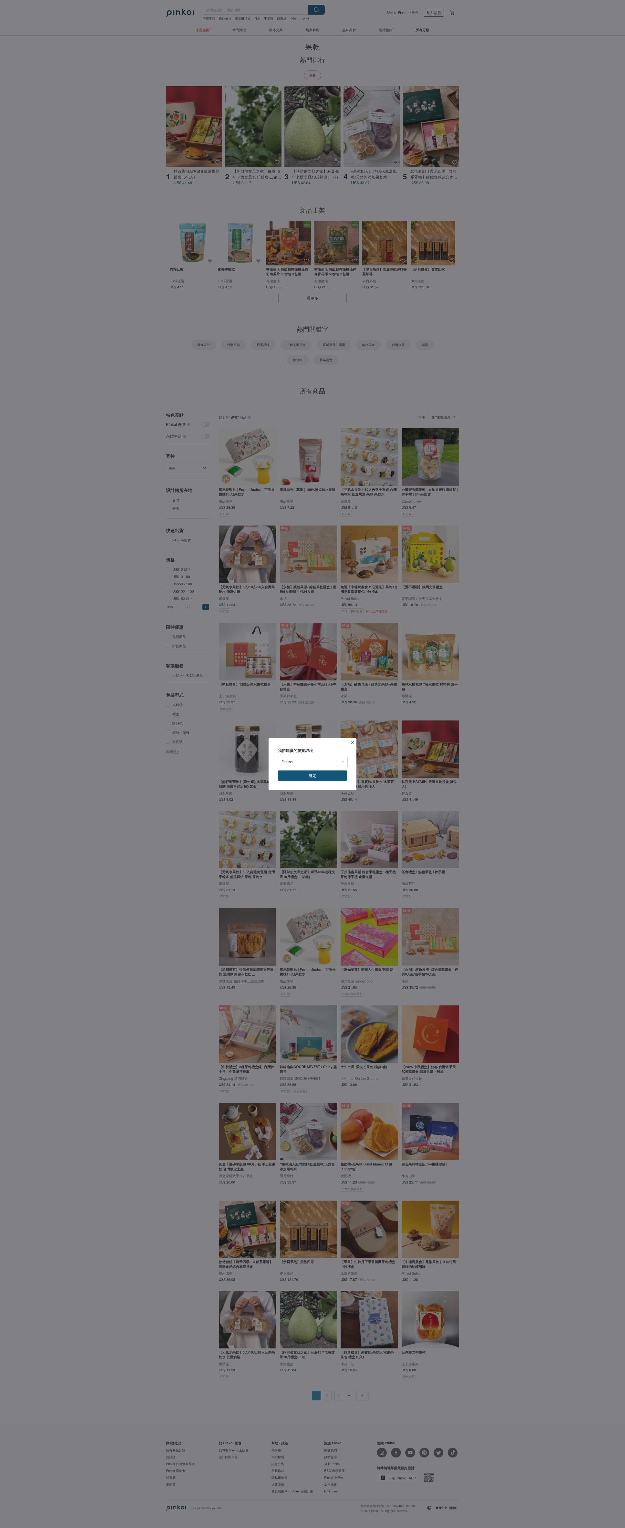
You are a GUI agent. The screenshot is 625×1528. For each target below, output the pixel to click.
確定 (312, 775)
